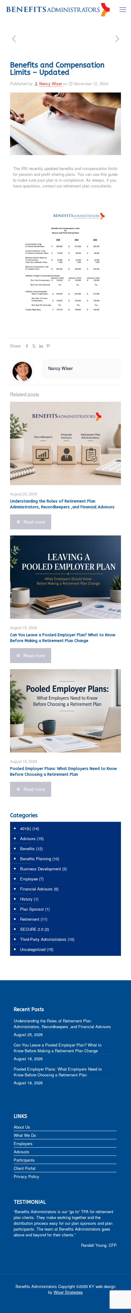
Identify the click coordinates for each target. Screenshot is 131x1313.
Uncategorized (32, 949)
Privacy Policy (26, 1176)
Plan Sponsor (32, 909)
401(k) (25, 828)
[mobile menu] (123, 9)
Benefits (27, 848)
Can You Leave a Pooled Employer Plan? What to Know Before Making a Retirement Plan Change (57, 1048)
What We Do (25, 1135)
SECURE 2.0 (31, 929)
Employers (23, 1143)
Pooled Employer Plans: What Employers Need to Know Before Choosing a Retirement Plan (58, 1072)
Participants (24, 1160)
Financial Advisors (36, 889)
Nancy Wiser (50, 83)
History (26, 899)
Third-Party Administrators (43, 939)
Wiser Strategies (68, 1292)
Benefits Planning (35, 858)
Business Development (40, 869)
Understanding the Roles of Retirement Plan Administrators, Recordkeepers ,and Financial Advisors (62, 1023)
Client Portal (24, 1168)
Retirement (29, 919)
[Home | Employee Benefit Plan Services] (58, 9)
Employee (29, 879)
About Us (22, 1127)
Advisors (28, 838)
